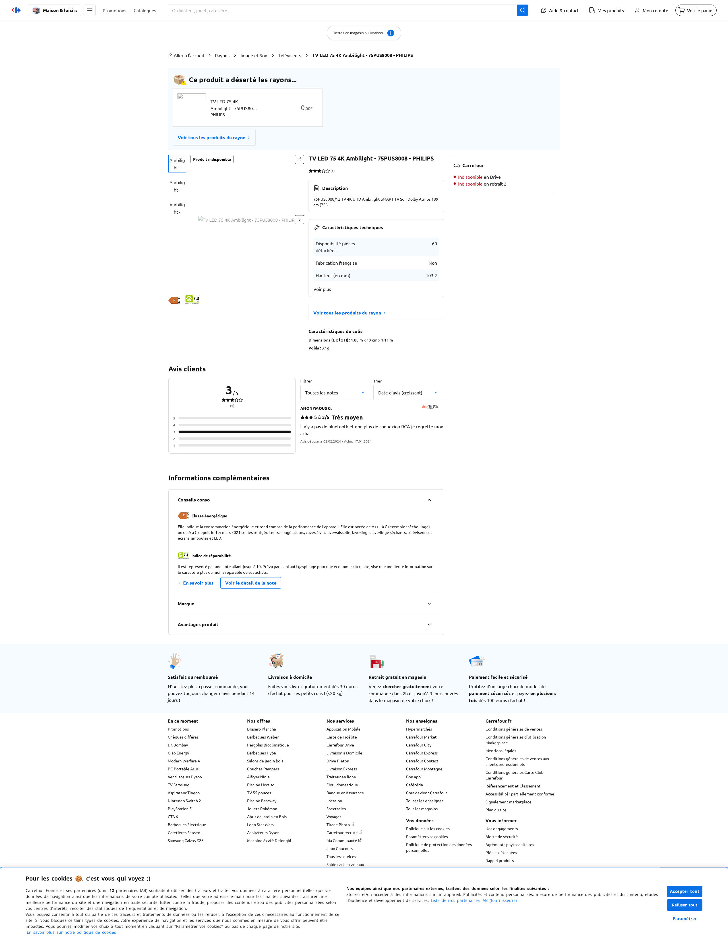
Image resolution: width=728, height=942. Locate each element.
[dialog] (364, 904)
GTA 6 (173, 816)
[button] (90, 10)
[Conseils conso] (429, 499)
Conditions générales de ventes (513, 728)
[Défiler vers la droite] (299, 219)
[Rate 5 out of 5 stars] (328, 170)
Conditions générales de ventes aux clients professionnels (517, 761)
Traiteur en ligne (341, 776)
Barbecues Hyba (261, 752)
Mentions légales (500, 750)
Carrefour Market (421, 736)
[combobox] (348, 10)
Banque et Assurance (345, 792)
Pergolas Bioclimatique (268, 744)
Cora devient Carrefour (426, 792)
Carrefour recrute (342, 832)
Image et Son (254, 55)
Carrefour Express (422, 752)
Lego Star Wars (260, 824)
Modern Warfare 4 (184, 760)
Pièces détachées (501, 852)
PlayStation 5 (180, 808)
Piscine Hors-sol (261, 784)
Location (334, 800)
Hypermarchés (419, 728)
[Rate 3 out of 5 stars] (319, 170)
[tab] (177, 163)
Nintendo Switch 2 (184, 800)
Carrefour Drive (340, 744)
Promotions (178, 728)
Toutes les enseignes (424, 800)
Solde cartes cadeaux (345, 864)
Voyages (333, 816)
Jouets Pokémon (262, 808)
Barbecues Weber (263, 736)
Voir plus (322, 289)
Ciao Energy (178, 752)
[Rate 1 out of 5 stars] (311, 170)
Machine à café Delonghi (269, 840)
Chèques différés (183, 736)
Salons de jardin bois (265, 760)
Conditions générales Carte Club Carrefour (514, 775)
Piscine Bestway (261, 800)
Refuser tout (685, 905)
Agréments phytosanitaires (509, 844)
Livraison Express (341, 768)
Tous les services (341, 856)
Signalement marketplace (508, 801)
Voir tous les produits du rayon (211, 137)
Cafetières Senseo (184, 832)
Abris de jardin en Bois (267, 816)
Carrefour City (418, 744)
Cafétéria (414, 784)
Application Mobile (343, 728)
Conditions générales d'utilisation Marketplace (515, 739)
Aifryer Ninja (258, 776)
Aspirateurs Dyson (263, 832)
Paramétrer (685, 918)
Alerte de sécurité (501, 836)
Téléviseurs (289, 55)
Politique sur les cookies (428, 828)
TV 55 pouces (259, 792)
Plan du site (495, 809)
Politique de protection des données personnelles (439, 847)
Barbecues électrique (187, 824)
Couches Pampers (263, 768)
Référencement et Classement (513, 785)
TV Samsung (178, 784)
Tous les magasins (422, 808)
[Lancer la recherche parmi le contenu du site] (522, 10)
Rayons (222, 55)
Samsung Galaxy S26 (186, 840)
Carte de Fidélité (341, 736)
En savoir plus (198, 583)
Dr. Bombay (178, 744)
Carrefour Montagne (424, 768)
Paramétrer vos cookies (427, 836)
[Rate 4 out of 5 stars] (323, 170)
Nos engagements (501, 828)
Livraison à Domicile (344, 752)
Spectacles (336, 808)
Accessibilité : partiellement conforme (519, 793)
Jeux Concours (339, 848)
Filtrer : (306, 380)
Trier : (378, 380)
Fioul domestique (342, 784)
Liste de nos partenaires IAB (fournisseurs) (474, 900)
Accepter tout (685, 891)
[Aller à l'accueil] (16, 10)
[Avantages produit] (429, 624)
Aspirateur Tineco (184, 792)
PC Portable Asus (183, 768)
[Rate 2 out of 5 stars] (315, 170)
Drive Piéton (337, 760)
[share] (299, 159)
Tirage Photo (338, 824)
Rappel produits (499, 860)
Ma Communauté (342, 840)
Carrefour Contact (422, 760)
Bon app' (413, 776)
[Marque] (429, 603)
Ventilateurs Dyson (185, 776)
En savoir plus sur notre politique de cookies (71, 932)
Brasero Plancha (261, 728)
